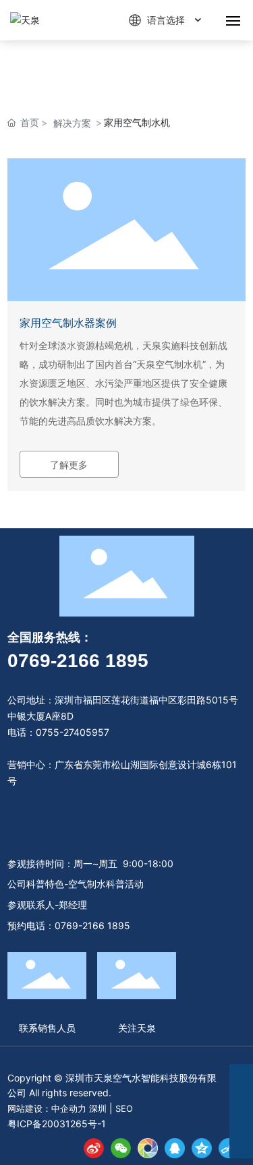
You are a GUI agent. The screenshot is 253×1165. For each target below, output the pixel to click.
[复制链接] (229, 1148)
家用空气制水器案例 (68, 322)
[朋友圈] (148, 1148)
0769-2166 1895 (77, 660)
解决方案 (72, 123)
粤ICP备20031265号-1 (56, 1123)
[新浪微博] (94, 1148)
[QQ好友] (175, 1148)
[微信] (121, 1148)
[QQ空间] (202, 1148)
